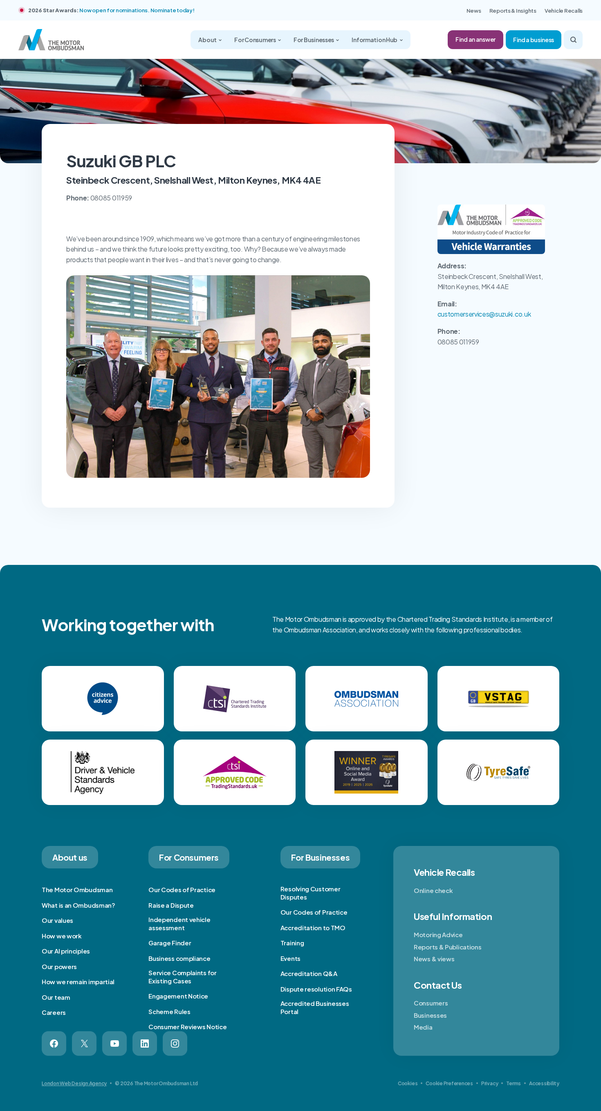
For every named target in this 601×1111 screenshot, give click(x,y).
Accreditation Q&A (308, 973)
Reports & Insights (512, 10)
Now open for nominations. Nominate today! (136, 10)
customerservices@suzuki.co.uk (484, 314)
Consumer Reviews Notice (187, 1026)
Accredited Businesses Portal (314, 1007)
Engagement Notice (178, 996)
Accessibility (544, 1083)
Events (290, 958)
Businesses (430, 1015)
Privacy (489, 1083)
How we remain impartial (78, 981)
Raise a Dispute (171, 905)
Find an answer (475, 39)
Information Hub (375, 39)
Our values (57, 920)
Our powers (59, 966)
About (207, 39)
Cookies (407, 1083)
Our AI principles (66, 951)
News (473, 10)
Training (292, 943)
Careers (54, 1012)
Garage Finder (169, 943)
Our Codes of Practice (181, 889)
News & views (434, 959)
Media (423, 1027)
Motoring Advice (438, 934)
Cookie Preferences (449, 1083)
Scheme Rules (169, 1011)
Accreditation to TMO (312, 927)
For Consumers (255, 39)
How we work (62, 936)
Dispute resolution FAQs (316, 989)
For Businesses (314, 39)
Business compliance (179, 958)
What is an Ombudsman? (78, 905)
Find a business (533, 39)
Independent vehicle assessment (179, 923)
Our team (56, 997)
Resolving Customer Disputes (310, 893)
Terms (513, 1083)
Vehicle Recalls (564, 10)
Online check (433, 890)
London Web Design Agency (74, 1083)
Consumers (431, 1003)
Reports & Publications (447, 947)
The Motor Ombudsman (77, 889)
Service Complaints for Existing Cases (182, 977)
